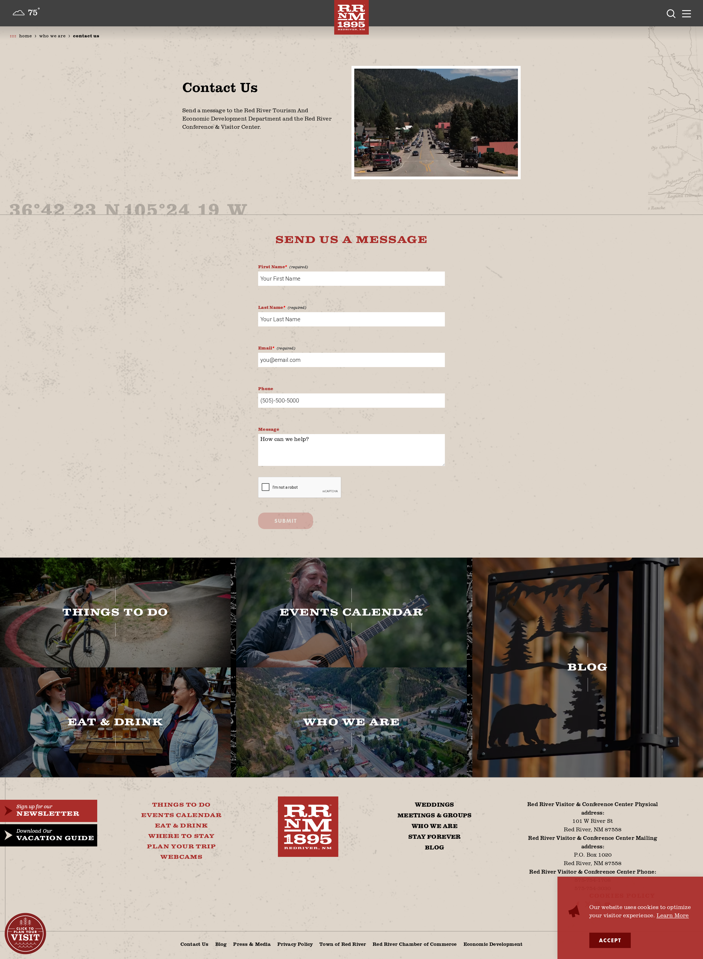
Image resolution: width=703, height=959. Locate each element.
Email (265, 348)
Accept (610, 940)
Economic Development (493, 944)
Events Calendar (181, 815)
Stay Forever (434, 837)
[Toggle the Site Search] (671, 13)
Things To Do (181, 805)
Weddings (434, 805)
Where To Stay (181, 836)
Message (268, 429)
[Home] (351, 17)
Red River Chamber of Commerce (415, 944)
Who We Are (434, 826)
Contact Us (194, 944)
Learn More (673, 915)
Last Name (270, 308)
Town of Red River (342, 944)
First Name (271, 267)
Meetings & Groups (434, 816)
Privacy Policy (295, 944)
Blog (434, 848)
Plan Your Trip (181, 846)
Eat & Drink (181, 825)
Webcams (181, 857)
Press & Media (251, 944)
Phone (266, 389)
